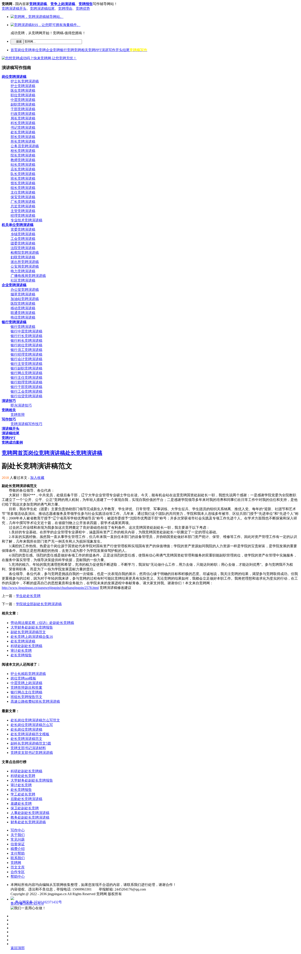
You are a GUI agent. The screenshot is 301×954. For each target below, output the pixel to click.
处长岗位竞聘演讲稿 (26, 729)
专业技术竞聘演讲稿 (26, 220)
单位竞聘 (39, 50)
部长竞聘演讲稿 (23, 137)
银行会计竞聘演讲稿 (26, 359)
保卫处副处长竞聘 (25, 808)
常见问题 (18, 839)
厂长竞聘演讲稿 (23, 201)
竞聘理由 (65, 8)
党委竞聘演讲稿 (23, 229)
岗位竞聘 (25, 50)
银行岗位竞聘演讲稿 (26, 345)
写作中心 (18, 830)
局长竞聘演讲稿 (23, 118)
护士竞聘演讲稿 (23, 86)
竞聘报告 (86, 4)
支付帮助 (18, 853)
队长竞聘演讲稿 (23, 174)
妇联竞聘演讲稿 (23, 257)
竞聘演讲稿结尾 (42, 8)
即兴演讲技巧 (21, 405)
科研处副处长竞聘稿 (26, 646)
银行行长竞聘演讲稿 (26, 336)
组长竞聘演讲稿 (23, 188)
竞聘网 (16, 862)
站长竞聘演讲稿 (23, 164)
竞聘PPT (94, 50)
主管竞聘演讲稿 (23, 211)
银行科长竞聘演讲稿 (26, 340)
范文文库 (18, 867)
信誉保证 (18, 844)
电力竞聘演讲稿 (23, 271)
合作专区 (18, 872)
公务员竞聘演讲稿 (25, 146)
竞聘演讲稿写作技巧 (26, 424)
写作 (111, 50)
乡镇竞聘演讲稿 (23, 234)
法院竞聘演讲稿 (23, 248)
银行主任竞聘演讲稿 (26, 377)
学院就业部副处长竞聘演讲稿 (39, 604)
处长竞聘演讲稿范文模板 (30, 734)
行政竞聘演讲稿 (23, 114)
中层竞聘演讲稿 (23, 100)
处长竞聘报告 (21, 655)
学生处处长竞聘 (28, 596)
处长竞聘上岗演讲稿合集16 (32, 636)
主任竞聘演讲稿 (23, 192)
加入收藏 (37, 478)
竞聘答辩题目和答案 (26, 687)
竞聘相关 (81, 50)
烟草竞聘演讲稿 (23, 294)
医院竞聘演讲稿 (23, 303)
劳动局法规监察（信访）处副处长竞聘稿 (42, 623)
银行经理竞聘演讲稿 (26, 354)
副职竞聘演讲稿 (23, 104)
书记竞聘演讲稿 (23, 127)
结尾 (126, 50)
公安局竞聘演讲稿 (25, 266)
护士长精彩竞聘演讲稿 (28, 674)
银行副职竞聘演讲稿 (26, 368)
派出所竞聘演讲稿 (25, 262)
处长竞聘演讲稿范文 (26, 739)
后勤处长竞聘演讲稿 (26, 799)
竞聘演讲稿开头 (14, 8)
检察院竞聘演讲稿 (25, 252)
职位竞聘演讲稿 (23, 95)
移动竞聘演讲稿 (23, 308)
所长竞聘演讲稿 (23, 141)
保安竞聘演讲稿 (23, 197)
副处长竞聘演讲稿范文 (28, 632)
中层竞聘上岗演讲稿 (26, 683)
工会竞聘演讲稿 (23, 239)
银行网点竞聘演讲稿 (26, 373)
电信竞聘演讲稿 (23, 317)
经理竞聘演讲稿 (23, 215)
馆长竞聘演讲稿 (23, 183)
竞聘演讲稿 (38, 4)
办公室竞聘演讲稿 (25, 289)
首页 (14, 50)
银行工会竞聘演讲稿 (26, 391)
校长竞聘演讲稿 (23, 151)
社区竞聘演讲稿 (23, 280)
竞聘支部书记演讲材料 (28, 748)
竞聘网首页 (15, 453)
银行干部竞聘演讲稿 (26, 387)
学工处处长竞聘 (23, 794)
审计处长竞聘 (21, 650)
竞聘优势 (83, 8)
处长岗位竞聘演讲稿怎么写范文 (35, 720)
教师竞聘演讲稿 (23, 160)
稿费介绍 (18, 849)
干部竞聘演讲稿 (23, 109)
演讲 (104, 50)
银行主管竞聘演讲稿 (26, 364)
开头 (119, 50)
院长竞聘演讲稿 (23, 155)
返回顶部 (18, 948)
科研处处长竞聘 (23, 776)
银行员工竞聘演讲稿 (26, 350)
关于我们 (18, 835)
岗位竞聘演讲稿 (46, 453)
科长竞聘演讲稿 (23, 123)
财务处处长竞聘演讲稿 (28, 822)
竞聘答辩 (18, 414)
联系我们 (18, 858)
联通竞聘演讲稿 (23, 313)
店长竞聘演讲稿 (23, 169)
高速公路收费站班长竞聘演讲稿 (35, 701)
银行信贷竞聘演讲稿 (26, 396)
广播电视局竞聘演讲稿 (28, 276)
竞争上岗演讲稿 (62, 4)
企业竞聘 (53, 50)
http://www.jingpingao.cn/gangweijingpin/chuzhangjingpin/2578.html (50, 588)
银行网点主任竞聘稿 (26, 692)
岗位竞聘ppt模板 (23, 678)
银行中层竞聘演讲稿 (26, 331)
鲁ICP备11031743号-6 (27, 903)
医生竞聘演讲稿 (23, 90)
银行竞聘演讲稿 (23, 327)
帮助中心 (18, 876)
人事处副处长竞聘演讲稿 (30, 813)
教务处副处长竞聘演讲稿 (30, 817)
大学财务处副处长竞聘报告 (32, 627)
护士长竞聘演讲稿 (25, 81)
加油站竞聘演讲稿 (25, 299)
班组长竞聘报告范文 (26, 697)
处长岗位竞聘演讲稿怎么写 (32, 725)
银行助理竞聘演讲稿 (26, 382)
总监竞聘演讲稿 (23, 206)
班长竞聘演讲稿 (23, 178)
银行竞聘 (67, 50)
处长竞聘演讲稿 (23, 132)
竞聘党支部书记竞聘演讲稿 (32, 752)
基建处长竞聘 (21, 803)
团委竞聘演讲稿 (23, 243)
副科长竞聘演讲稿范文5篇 (31, 743)
